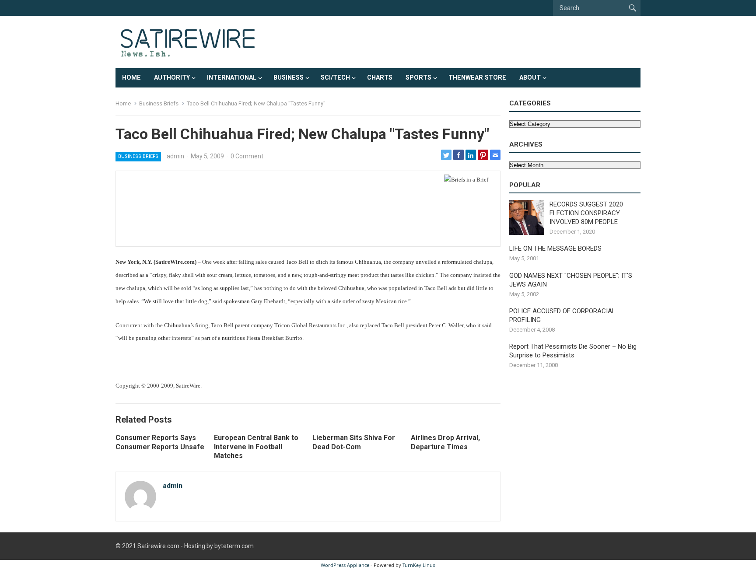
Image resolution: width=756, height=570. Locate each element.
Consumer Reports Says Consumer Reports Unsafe (160, 442)
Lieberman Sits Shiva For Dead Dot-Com (353, 442)
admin (175, 156)
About (530, 77)
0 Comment (247, 156)
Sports (418, 77)
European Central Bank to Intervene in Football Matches (256, 447)
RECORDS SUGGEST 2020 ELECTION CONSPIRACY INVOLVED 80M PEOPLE (586, 213)
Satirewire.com (158, 545)
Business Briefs (158, 103)
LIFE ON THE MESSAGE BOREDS (555, 248)
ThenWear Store (477, 77)
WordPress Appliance (345, 565)
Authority (172, 77)
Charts (379, 77)
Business (288, 77)
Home (131, 77)
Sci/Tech (335, 77)
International (231, 77)
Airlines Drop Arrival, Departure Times (445, 442)
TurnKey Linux (418, 565)
